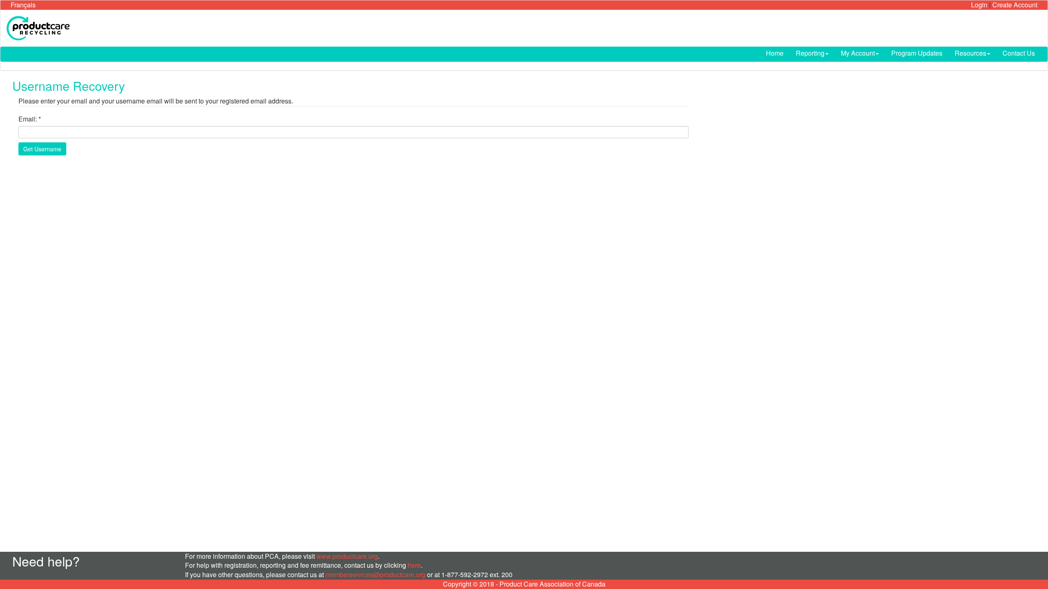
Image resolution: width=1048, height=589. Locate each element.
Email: (27, 119)
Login (979, 4)
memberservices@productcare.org (375, 574)
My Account (858, 53)
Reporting (810, 53)
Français (23, 4)
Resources (970, 53)
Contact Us (1019, 53)
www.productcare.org (347, 556)
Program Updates (916, 53)
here (414, 565)
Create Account (1014, 4)
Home (775, 53)
